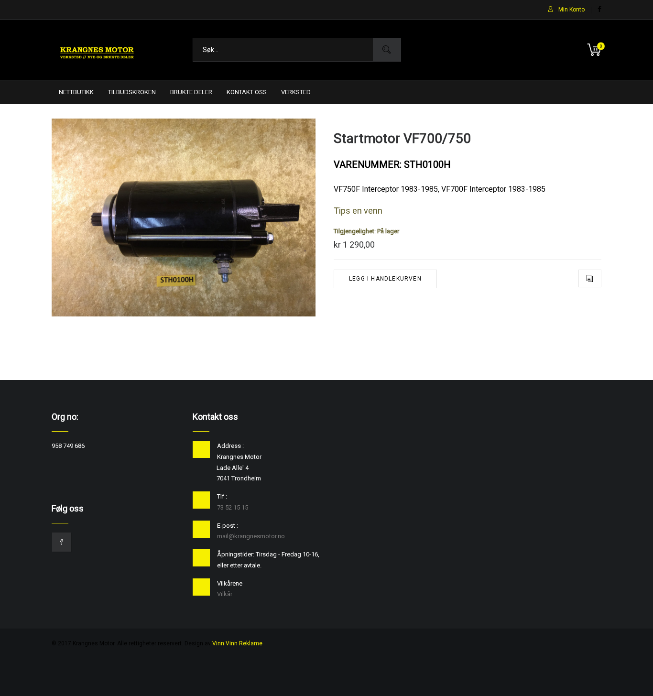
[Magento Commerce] (97, 50)
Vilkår (224, 594)
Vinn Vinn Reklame (237, 643)
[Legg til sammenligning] (589, 278)
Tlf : (222, 496)
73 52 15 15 (232, 507)
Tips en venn (358, 211)
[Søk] (387, 50)
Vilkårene (229, 583)
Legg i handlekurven (385, 278)
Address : (230, 445)
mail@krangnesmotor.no (251, 536)
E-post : (227, 525)
